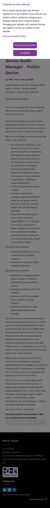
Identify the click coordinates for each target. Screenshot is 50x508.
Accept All (25, 53)
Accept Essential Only (25, 45)
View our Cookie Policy (14, 36)
